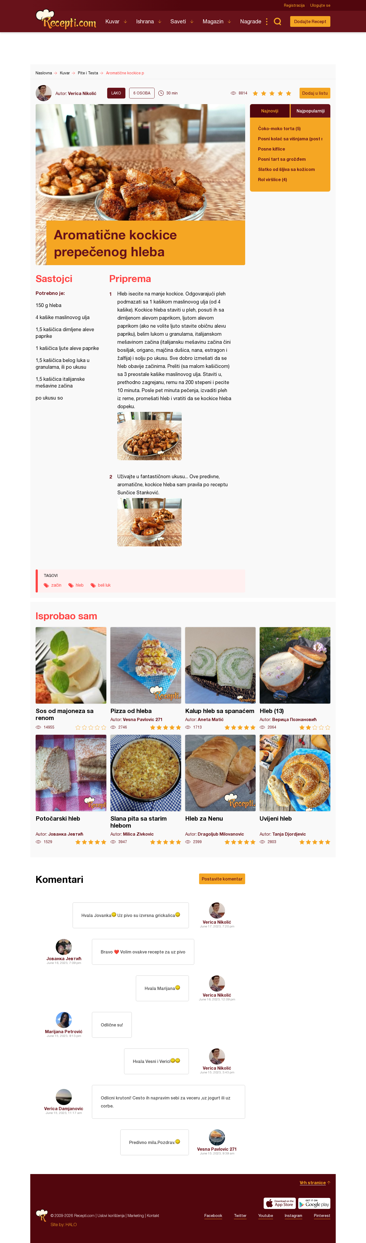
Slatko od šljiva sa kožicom (286, 169)
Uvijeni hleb (295, 789)
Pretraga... (277, 21)
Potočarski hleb (71, 789)
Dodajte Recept (310, 21)
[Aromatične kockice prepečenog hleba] (174, 436)
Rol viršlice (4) (272, 179)
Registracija (294, 5)
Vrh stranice (313, 1182)
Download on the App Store (280, 1203)
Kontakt (153, 1215)
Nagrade (250, 21)
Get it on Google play (314, 1203)
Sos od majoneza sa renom (71, 678)
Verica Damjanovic (63, 1108)
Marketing (136, 1215)
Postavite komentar (222, 878)
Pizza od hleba (145, 678)
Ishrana (145, 21)
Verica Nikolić (82, 93)
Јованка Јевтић (63, 958)
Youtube (265, 1215)
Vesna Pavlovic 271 (217, 1148)
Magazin (213, 21)
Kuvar (112, 21)
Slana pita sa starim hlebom (145, 789)
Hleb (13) (295, 678)
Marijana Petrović (64, 1031)
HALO (71, 1224)
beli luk (104, 585)
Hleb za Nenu (220, 789)
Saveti (178, 21)
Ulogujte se (320, 5)
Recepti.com (66, 19)
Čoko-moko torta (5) (279, 128)
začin (56, 585)
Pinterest (322, 1215)
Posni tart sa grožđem (282, 159)
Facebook (213, 1215)
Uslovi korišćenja (111, 1215)
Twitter (240, 1215)
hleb (80, 585)
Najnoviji (269, 110)
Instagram (293, 1215)
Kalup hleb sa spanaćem (220, 678)
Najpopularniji (311, 110)
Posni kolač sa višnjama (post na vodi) (290, 138)
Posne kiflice (271, 148)
